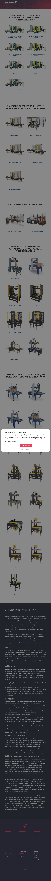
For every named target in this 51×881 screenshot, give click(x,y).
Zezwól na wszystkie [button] (26, 445)
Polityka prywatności (38, 438)
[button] (11, 441)
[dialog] (25, 440)
